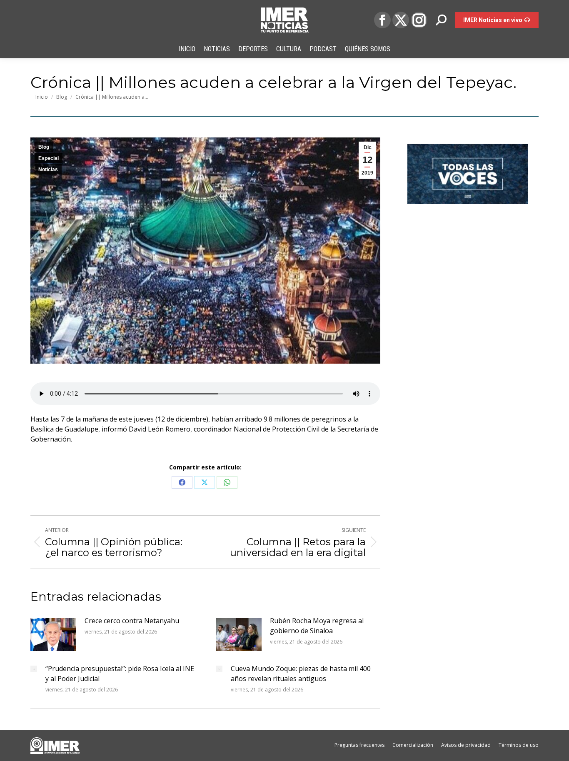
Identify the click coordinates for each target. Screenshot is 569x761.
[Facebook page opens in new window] (382, 20)
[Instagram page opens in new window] (419, 20)
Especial (48, 158)
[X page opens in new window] (400, 20)
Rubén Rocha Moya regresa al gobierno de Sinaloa (317, 625)
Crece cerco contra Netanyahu (132, 620)
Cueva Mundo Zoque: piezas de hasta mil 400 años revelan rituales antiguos (301, 673)
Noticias (48, 169)
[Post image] (53, 634)
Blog (43, 147)
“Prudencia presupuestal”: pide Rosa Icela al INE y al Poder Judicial (119, 673)
